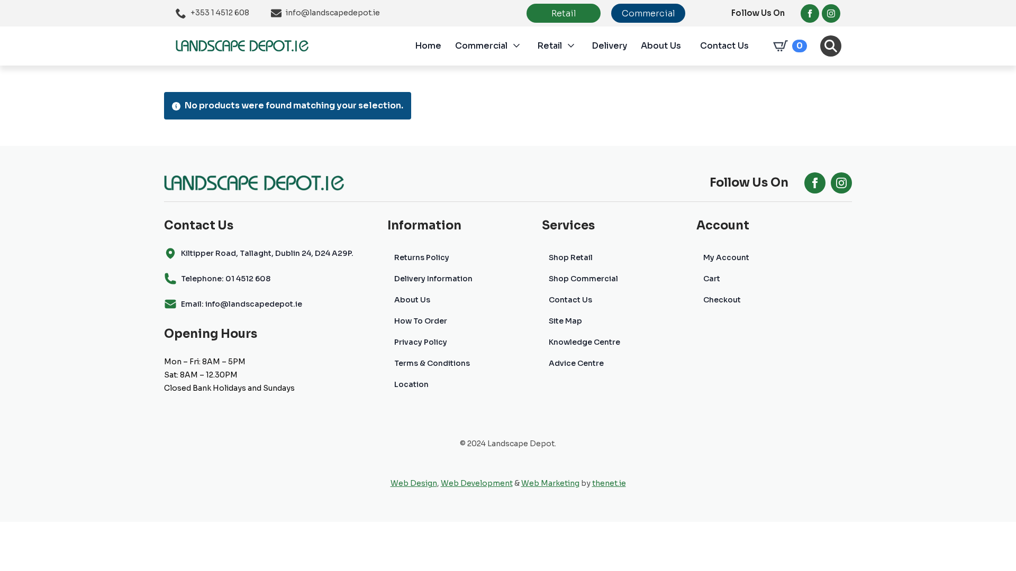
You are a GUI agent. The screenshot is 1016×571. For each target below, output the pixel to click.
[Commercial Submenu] (522, 46)
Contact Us (724, 45)
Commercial (481, 45)
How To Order (420, 321)
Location (411, 384)
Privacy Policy (420, 342)
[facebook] (810, 13)
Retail (549, 45)
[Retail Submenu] (577, 46)
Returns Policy (421, 257)
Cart (711, 278)
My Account (726, 257)
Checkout (722, 300)
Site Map (565, 321)
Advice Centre (576, 363)
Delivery (609, 45)
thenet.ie (609, 483)
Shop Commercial (583, 278)
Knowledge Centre (584, 342)
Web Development (477, 483)
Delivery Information (433, 278)
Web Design (414, 483)
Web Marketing (550, 483)
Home (428, 45)
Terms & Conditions (432, 363)
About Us (661, 45)
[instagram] (831, 13)
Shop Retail (571, 257)
